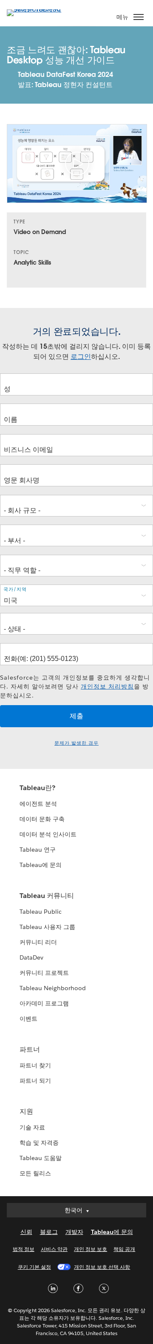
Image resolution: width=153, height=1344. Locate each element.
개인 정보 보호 (90, 1249)
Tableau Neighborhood (53, 988)
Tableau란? (37, 787)
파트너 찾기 (35, 1065)
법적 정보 (23, 1249)
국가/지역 (15, 589)
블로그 (49, 1232)
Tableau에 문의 (41, 865)
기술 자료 (32, 1127)
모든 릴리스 (35, 1173)
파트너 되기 (35, 1080)
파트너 (30, 1049)
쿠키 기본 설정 (34, 1267)
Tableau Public (41, 911)
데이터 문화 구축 (42, 819)
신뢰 (26, 1232)
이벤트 (28, 1018)
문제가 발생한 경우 (76, 743)
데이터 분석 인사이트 (48, 834)
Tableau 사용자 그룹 (47, 927)
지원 (26, 1111)
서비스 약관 (54, 1249)
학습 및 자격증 (39, 1142)
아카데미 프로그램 (44, 1003)
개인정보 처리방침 (107, 686)
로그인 (81, 356)
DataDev (31, 957)
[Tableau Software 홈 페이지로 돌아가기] (36, 9)
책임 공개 (124, 1249)
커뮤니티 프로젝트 (44, 973)
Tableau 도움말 (41, 1158)
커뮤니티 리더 (38, 942)
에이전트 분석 (38, 804)
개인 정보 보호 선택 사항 (102, 1267)
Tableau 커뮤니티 (47, 895)
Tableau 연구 (38, 849)
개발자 (74, 1232)
